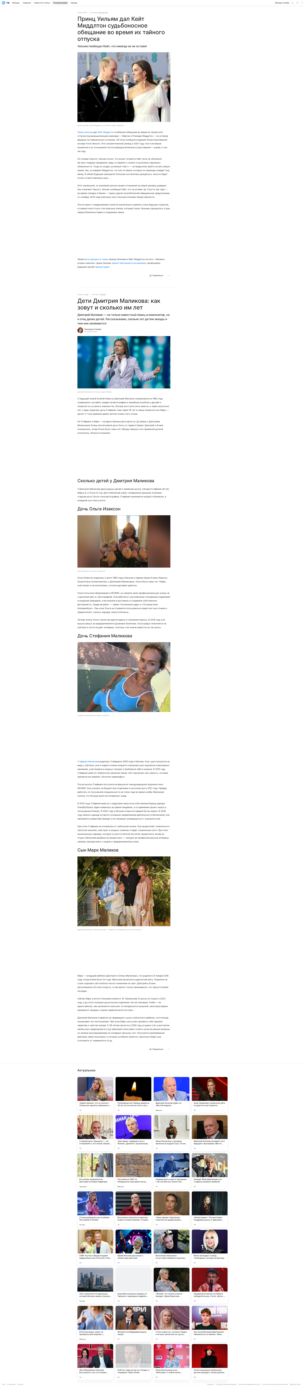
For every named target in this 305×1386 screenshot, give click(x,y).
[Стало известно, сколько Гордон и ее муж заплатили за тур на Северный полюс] (171, 1324)
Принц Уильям (85, 132)
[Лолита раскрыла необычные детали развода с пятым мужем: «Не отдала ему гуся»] (210, 1362)
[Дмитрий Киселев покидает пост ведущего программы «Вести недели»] (210, 1133)
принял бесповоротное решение (129, 263)
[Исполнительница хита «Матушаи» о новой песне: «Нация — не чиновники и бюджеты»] (171, 1362)
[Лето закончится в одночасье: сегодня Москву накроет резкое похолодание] (95, 1286)
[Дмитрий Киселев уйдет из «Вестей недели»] (171, 1095)
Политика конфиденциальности (249, 1384)
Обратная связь (295, 1384)
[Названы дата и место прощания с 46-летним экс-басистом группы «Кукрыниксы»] (171, 1171)
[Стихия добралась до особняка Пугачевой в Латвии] (95, 1209)
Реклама (20, 1384)
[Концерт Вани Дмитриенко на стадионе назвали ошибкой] (210, 1171)
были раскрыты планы (96, 259)
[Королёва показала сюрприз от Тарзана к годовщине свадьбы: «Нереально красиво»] (133, 1286)
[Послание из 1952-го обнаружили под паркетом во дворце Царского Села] (133, 1171)
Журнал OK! (103, 12)
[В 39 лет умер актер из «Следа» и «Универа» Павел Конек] (133, 1362)
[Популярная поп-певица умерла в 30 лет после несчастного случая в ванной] (133, 1095)
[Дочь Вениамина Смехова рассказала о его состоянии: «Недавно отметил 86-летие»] (95, 1362)
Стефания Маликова (88, 761)
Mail (3, 1384)
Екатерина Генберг (93, 329)
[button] (123, 87)
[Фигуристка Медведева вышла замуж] (133, 1324)
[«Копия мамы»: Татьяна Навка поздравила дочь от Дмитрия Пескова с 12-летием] (210, 1209)
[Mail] (3, 3)
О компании (11, 1384)
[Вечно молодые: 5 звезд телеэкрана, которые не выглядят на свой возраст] (210, 1247)
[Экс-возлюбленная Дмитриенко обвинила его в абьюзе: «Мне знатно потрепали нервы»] (210, 1324)
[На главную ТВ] (7, 3)
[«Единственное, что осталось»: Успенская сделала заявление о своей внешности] (95, 1095)
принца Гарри (102, 267)
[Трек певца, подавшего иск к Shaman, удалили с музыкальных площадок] (133, 1133)
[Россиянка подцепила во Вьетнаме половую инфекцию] (95, 1171)
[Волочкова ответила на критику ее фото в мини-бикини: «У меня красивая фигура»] (133, 1209)
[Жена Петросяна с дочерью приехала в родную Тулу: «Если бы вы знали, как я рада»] (171, 1133)
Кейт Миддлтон (106, 132)
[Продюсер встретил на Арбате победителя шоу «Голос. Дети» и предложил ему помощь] (210, 1286)
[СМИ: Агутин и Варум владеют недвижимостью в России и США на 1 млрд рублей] (95, 1247)
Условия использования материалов (275, 1384)
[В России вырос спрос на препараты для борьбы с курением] (95, 1324)
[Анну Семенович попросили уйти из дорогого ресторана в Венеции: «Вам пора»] (210, 1095)
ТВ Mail (102, 294)
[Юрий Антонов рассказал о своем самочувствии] (133, 1247)
